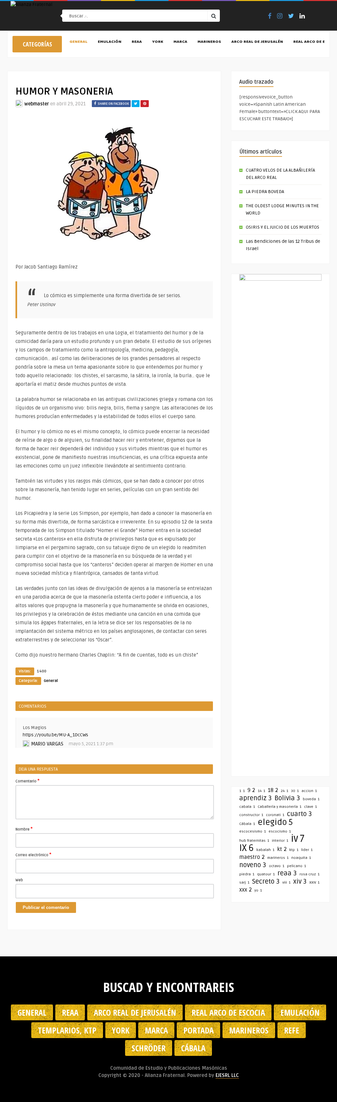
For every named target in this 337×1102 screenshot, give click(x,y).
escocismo (280, 831)
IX (246, 848)
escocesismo (252, 831)
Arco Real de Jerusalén (257, 42)
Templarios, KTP (67, 1030)
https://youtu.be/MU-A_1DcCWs (55, 735)
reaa (287, 873)
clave (310, 807)
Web (19, 880)
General (78, 42)
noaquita (301, 858)
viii (286, 882)
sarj (244, 882)
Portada (198, 1030)
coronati (275, 815)
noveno (252, 865)
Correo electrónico (33, 855)
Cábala (247, 824)
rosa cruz (309, 874)
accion (309, 791)
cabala (247, 807)
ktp (293, 850)
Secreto (266, 881)
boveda (311, 799)
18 (273, 790)
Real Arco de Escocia (228, 1012)
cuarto (299, 814)
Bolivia (287, 798)
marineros (278, 858)
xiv (300, 881)
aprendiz (255, 798)
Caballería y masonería (279, 807)
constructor (251, 815)
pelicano (296, 866)
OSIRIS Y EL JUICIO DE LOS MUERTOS (282, 227)
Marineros (209, 42)
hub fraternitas (254, 840)
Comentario (27, 781)
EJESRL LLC (227, 1075)
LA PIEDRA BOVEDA (265, 191)
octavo (276, 866)
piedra (246, 874)
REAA (137, 42)
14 (261, 791)
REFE (291, 1030)
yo (258, 890)
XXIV (314, 882)
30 (295, 791)
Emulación (109, 42)
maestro (252, 857)
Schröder (149, 1048)
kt (282, 849)
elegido (275, 822)
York (157, 42)
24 (284, 791)
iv (297, 838)
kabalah (265, 850)
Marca (180, 42)
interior (280, 840)
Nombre (24, 829)
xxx (245, 890)
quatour (266, 874)
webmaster (36, 104)
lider (307, 850)
